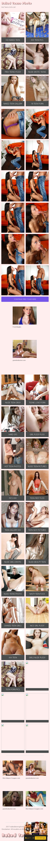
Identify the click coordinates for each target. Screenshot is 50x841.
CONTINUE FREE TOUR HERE (25, 299)
